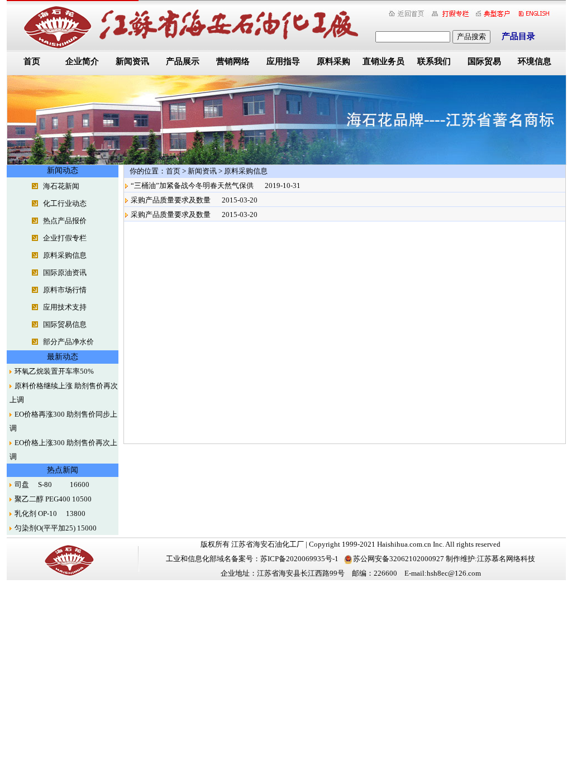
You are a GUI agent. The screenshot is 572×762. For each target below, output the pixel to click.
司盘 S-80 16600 (52, 484)
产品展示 (182, 61)
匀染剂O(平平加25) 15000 (56, 528)
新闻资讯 (132, 61)
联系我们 (434, 61)
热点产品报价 (65, 220)
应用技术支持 (65, 307)
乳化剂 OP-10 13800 (50, 513)
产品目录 (518, 36)
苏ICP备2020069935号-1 (299, 558)
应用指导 (283, 61)
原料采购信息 (65, 255)
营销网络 (233, 61)
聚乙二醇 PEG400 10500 (53, 499)
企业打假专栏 (65, 238)
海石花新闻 (61, 186)
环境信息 (534, 61)
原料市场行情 (65, 290)
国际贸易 (484, 61)
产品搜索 (471, 36)
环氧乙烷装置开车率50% (54, 371)
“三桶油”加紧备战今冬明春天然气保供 (192, 185)
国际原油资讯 (65, 272)
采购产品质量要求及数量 (171, 200)
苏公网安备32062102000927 (398, 558)
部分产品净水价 (68, 341)
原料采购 (333, 61)
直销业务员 (383, 61)
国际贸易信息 (65, 324)
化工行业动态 (65, 203)
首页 (31, 61)
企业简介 (82, 61)
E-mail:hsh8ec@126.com (442, 573)
